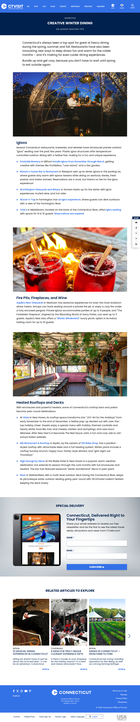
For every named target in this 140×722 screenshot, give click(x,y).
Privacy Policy (121, 698)
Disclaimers (122, 702)
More (44, 669)
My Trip (122, 8)
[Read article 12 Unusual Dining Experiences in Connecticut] (31, 622)
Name (70, 537)
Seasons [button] (101, 6)
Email (70, 550)
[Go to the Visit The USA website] (121, 717)
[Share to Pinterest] (136, 238)
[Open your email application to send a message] (136, 222)
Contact (16, 716)
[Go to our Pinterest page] (30, 691)
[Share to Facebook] (136, 228)
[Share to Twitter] (136, 233)
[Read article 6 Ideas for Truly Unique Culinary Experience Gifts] (69, 622)
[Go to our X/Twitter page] (17, 691)
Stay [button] (36, 6)
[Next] (129, 636)
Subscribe (95, 567)
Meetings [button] (75, 6)
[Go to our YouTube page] (25, 691)
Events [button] (63, 6)
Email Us (16, 695)
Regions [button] (88, 6)
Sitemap (123, 694)
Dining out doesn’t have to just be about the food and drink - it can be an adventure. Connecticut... (30, 662)
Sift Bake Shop (89, 443)
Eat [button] (44, 6)
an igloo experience (69, 199)
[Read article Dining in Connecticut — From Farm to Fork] (107, 622)
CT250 (113, 8)
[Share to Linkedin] (136, 244)
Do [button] (28, 6)
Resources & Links (120, 690)
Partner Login (60, 716)
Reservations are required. (69, 213)
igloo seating (113, 209)
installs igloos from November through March (78, 161)
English (94, 716)
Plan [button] (53, 6)
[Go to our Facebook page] (14, 691)
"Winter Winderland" (68, 318)
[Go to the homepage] (12, 6)
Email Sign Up (45, 716)
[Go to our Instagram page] (21, 691)
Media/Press (29, 716)
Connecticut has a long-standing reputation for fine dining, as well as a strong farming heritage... (106, 662)
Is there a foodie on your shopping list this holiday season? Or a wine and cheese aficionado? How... (68, 662)
